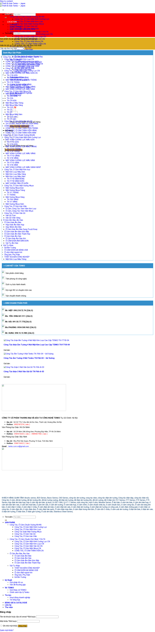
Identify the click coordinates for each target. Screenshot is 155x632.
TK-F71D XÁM (13, 162)
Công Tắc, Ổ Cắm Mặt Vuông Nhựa (19, 185)
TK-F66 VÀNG (12, 199)
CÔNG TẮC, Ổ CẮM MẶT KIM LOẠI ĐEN (22, 61)
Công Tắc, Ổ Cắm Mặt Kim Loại (29, 21)
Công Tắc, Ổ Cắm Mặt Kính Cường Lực (32, 19)
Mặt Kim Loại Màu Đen (15, 172)
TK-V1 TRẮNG (13, 192)
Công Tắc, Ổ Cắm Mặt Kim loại (17, 169)
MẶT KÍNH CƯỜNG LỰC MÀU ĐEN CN (21, 73)
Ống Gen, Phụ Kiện (12, 254)
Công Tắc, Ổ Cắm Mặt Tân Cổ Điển (20, 68)
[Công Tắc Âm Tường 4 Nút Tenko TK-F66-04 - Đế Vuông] (28, 354)
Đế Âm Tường (10, 248)
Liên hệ (8, 605)
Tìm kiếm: (9, 14)
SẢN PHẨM (10, 522)
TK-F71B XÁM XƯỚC (15, 181)
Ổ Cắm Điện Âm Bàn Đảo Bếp (16, 231)
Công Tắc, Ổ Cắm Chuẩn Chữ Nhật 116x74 (21, 57)
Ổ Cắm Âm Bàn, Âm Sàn (20, 47)
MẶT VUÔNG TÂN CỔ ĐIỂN (17, 183)
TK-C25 (10, 107)
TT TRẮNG (11, 195)
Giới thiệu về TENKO (18, 590)
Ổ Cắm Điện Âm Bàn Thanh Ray (17, 234)
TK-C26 (10, 98)
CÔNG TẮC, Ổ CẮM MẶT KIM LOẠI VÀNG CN (24, 64)
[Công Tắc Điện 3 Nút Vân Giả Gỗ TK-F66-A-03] (24, 367)
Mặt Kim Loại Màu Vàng (16, 174)
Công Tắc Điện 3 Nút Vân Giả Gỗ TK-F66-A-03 (24, 371)
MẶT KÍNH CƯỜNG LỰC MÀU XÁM (20, 89)
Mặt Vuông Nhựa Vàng (15, 197)
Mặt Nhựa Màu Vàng (14, 105)
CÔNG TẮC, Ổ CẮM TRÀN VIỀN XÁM (21, 133)
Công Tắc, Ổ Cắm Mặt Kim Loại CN (30, 36)
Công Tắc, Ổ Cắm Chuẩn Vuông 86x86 (19, 135)
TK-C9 (9, 112)
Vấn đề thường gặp (18, 584)
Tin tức (8, 595)
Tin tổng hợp (15, 600)
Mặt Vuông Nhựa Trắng (15, 190)
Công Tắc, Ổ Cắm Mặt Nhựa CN (29, 41)
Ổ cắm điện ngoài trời (13, 252)
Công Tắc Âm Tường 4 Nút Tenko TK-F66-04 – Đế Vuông (29, 358)
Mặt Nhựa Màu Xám (14, 114)
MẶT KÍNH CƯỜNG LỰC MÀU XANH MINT (23, 167)
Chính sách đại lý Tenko (19, 592)
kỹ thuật (8, 580)
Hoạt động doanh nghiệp (20, 597)
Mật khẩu (8, 621)
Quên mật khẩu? (7, 630)
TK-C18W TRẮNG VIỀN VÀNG (19, 84)
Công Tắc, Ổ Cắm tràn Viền (15, 206)
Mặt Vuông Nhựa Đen (15, 188)
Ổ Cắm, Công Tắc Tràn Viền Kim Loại (21, 208)
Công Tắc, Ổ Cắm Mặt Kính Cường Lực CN (22, 71)
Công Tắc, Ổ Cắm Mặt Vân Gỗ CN (18, 121)
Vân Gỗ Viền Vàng (13, 218)
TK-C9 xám (11, 119)
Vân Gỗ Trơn (11, 215)
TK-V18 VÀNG (13, 158)
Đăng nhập (22, 626)
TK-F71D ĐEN (13, 142)
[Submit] (6, 17)
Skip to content (6, 1)
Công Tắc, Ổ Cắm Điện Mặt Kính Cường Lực (22, 137)
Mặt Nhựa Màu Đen (14, 94)
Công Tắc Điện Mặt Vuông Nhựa (29, 24)
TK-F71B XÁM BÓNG (15, 179)
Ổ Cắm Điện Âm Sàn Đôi (16, 238)
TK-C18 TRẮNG (13, 82)
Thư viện (9, 607)
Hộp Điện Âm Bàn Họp (15, 225)
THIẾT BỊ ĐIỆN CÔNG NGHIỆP (17, 257)
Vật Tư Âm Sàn (12, 243)
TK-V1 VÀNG (12, 202)
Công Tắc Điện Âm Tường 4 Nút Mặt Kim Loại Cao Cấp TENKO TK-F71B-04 (37, 345)
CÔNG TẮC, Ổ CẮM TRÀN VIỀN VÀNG (21, 130)
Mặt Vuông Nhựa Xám (15, 204)
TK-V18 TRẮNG (13, 151)
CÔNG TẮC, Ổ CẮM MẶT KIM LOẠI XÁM (22, 66)
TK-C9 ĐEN (11, 100)
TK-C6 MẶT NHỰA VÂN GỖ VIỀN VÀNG (22, 123)
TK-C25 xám (12, 117)
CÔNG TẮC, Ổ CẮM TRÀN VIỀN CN (30, 44)
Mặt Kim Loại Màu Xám (15, 176)
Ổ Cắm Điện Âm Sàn (12, 236)
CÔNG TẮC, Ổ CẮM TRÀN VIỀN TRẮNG (22, 128)
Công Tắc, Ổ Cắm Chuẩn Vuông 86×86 (27, 16)
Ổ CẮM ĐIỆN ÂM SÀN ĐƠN (17, 241)
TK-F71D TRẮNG (14, 149)
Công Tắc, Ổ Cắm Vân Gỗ (26, 26)
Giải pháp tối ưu (16, 582)
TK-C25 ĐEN (12, 96)
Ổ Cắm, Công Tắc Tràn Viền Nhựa (19, 211)
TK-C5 (9, 110)
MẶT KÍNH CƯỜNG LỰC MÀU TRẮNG (21, 80)
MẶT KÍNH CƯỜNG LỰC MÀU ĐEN (20, 139)
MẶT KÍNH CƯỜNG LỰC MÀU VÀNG (20, 87)
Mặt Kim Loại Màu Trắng (16, 259)
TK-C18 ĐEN (12, 75)
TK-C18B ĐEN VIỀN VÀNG (18, 77)
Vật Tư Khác (8, 245)
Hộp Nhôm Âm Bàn (13, 227)
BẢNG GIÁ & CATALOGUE (16, 603)
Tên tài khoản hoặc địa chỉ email (18, 617)
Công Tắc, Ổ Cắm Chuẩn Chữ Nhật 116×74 (29, 31)
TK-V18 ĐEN (12, 144)
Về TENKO (9, 588)
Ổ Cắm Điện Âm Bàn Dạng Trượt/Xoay (21, 229)
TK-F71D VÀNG (13, 156)
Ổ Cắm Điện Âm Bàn (12, 222)
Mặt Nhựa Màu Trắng (14, 103)
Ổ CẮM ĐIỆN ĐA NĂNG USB (16, 250)
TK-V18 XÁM (12, 165)
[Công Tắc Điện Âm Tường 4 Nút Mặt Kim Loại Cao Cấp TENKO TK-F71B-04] (36, 340)
